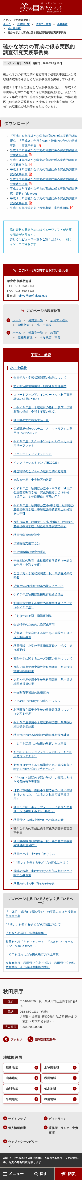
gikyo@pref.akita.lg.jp (33, 295)
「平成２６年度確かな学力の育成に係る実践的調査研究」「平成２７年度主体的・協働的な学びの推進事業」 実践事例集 (44, 140)
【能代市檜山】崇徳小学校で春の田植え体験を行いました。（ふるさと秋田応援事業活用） (42, 794)
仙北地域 (50, 1088)
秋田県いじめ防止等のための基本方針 (38, 820)
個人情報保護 (17, 1128)
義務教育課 (25, 337)
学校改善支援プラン (26, 543)
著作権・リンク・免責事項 (63, 1130)
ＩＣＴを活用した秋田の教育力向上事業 (39, 743)
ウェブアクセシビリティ (23, 1144)
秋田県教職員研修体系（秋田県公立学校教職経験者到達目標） (42, 843)
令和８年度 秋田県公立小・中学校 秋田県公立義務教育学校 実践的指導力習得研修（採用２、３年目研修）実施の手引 (42, 492)
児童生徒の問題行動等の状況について (38, 586)
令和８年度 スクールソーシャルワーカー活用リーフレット (42, 443)
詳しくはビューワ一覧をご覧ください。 (36, 239)
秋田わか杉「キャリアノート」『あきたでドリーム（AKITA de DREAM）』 (42, 809)
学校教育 (62, 24)
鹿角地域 (12, 1067)
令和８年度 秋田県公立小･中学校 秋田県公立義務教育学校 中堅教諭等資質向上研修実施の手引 (43, 509)
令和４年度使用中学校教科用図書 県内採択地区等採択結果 (42, 681)
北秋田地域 (51, 1067)
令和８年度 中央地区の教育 (32, 479)
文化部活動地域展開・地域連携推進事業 (39, 386)
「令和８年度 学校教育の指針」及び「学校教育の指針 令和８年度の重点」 (42, 409)
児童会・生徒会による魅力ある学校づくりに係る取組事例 (42, 635)
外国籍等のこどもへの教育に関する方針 (39, 471)
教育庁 (54, 332)
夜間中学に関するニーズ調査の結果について (42, 658)
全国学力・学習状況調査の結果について (39, 377)
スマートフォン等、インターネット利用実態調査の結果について (42, 397)
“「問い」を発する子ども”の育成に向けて (41, 862)
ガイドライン (57, 1118)
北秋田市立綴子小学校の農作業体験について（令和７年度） (42, 605)
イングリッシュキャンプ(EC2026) (36, 462)
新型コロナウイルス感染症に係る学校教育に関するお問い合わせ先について (42, 767)
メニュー (16, 1174)
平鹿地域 (12, 1099)
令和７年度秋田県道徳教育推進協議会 (38, 594)
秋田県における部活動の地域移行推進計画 (41, 735)
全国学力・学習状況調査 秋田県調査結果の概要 (42, 575)
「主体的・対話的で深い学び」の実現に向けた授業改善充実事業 (42, 779)
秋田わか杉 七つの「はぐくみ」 (35, 854)
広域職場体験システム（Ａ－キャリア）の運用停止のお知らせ (42, 431)
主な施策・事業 (50, 337)
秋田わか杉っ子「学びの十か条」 (35, 883)
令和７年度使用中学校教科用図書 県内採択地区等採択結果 (42, 669)
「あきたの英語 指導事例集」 (34, 615)
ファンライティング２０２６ (32, 454)
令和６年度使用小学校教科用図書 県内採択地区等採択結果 (42, 724)
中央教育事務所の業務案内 (31, 692)
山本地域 (12, 1078)
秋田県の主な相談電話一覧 (31, 420)
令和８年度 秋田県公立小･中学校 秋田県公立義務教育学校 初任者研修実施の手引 (43, 524)
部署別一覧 (35, 332)
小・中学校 (14, 28)
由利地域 (12, 1088)
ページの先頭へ (74, 1161)
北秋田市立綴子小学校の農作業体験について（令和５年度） (42, 711)
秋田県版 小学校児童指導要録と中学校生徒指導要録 (42, 648)
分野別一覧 (23, 24)
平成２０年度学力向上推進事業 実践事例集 (39, 208)
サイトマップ (17, 1118)
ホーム (7, 24)
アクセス (16, 1039)
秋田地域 (50, 1078)
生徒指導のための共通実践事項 (34, 624)
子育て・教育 (43, 24)
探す (43, 1174)
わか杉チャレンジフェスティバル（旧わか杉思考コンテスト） (42, 754)
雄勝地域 (50, 1099)
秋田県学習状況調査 (26, 535)
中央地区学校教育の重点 (29, 552)
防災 (72, 1174)
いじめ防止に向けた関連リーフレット (38, 701)
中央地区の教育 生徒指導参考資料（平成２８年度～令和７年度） (42, 562)
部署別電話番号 (45, 1039)
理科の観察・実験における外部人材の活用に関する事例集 (42, 873)
